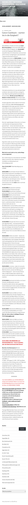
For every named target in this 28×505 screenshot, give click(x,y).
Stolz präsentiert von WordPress (9, 501)
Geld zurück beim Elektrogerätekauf (11, 388)
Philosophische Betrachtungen (10, 465)
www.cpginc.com (9, 316)
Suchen (4, 425)
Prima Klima (5, 468)
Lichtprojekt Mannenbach (8, 462)
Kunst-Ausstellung (7, 456)
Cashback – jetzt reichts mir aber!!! (11, 401)
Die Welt (4, 444)
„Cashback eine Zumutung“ (9, 406)
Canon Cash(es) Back (7, 404)
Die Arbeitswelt (6, 441)
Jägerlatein (5, 450)
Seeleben (4, 476)
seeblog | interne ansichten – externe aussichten (14, 4)
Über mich (3, 21)
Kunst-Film (5, 459)
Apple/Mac (5, 438)
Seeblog (4, 471)
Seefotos (4, 473)
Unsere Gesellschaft (7, 479)
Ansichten (4, 435)
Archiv (4, 488)
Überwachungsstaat (7, 482)
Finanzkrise (5, 447)
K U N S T (4, 453)
